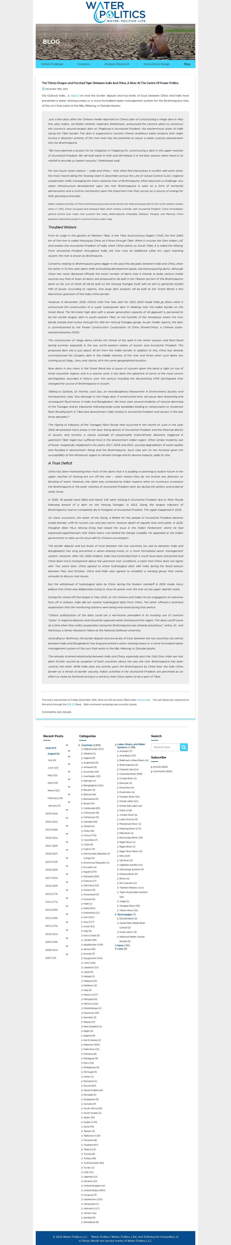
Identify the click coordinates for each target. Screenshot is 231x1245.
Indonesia (89, 913)
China (140, 700)
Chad (87, 826)
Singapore (89, 1099)
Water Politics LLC (74, 1236)
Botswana (89, 799)
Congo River (126, 778)
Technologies (124, 914)
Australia (89, 772)
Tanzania (88, 1140)
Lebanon (89, 967)
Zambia (88, 1217)
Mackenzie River (128, 824)
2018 (51, 870)
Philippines (90, 1067)
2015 (51, 894)
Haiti (86, 904)
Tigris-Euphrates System (133, 892)
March (54, 790)
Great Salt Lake (128, 806)
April (53, 783)
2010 (51, 934)
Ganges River (127, 796)
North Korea (90, 1040)
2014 (51, 902)
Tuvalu (87, 1167)
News (120, 945)
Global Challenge (52, 64)
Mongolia (89, 999)
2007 (50, 958)
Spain (87, 1117)
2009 (51, 942)
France (87, 881)
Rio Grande (125, 883)
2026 (50, 748)
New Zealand (91, 1026)
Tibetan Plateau (128, 887)
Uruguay (88, 1195)
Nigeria (88, 1035)
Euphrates (125, 792)
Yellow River (126, 910)
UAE (86, 1172)
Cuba (87, 844)
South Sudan (91, 1113)
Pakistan (88, 1045)
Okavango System (129, 869)
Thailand (88, 1145)
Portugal (88, 1072)
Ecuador (88, 867)
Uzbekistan (90, 1199)
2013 (51, 910)
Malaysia (88, 981)
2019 (51, 862)
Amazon (124, 751)
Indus (122, 810)
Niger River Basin (129, 851)
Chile (86, 831)
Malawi (87, 976)
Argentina (89, 763)
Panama (88, 1054)
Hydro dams (126, 932)
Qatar (87, 1076)
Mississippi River (128, 837)
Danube (123, 783)
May (52, 775)
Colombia (89, 840)
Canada (88, 822)
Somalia (88, 1104)
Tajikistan (89, 1136)
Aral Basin (125, 755)
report (75, 95)
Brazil (87, 803)
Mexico (87, 995)
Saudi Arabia (91, 1090)
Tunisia (87, 1154)
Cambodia (89, 808)
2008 (51, 950)
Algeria (88, 758)
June (53, 768)
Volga (122, 901)
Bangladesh (90, 785)
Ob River (124, 860)
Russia (87, 1086)
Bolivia (87, 794)
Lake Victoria (126, 819)
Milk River (124, 833)
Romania (89, 1081)
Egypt (87, 872)
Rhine (122, 878)
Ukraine (88, 1181)
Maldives (88, 985)
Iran (86, 917)
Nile (121, 856)
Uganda (88, 1176)
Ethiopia (88, 876)
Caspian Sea (126, 769)
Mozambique (91, 1008)
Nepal (87, 1022)
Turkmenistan (91, 1163)
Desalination (126, 918)
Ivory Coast (90, 935)
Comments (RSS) (162, 771)
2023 (51, 829)
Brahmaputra (127, 765)
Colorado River (127, 774)
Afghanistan (90, 749)
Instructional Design (157, 64)
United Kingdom (93, 1186)
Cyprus (87, 849)
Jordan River (126, 815)
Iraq (86, 922)
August (53, 753)
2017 (51, 878)
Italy (86, 931)
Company (83, 64)
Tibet (86, 1149)
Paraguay (89, 1058)
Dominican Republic (95, 863)
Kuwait (87, 954)
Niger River (125, 842)
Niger (87, 1031)
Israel (87, 926)
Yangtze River (127, 906)
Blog (187, 64)
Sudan (87, 1122)
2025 (51, 813)
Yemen (87, 1213)
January (54, 805)
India (147, 700)
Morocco (88, 1004)
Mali (86, 990)
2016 (51, 886)
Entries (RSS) (160, 767)
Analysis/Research (116, 64)
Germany (89, 885)
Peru (86, 1063)
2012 (51, 918)
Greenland (89, 894)
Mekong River (127, 828)
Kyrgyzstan (90, 958)
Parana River (126, 874)
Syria (86, 1126)
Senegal (88, 1095)
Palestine (89, 1049)
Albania (88, 753)
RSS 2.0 (71, 704)
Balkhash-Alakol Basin (132, 760)
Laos (86, 963)
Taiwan (87, 1131)
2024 (51, 822)
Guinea (88, 899)
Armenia (88, 767)
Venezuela (89, 1204)
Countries (86, 745)
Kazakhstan (90, 944)
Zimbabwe (89, 1222)
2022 (51, 838)
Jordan (88, 940)
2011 (51, 926)
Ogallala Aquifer (128, 865)
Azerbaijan (90, 776)
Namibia (88, 1017)
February (55, 798)
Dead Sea (124, 787)
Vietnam (88, 1208)
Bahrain (88, 781)
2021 (51, 846)
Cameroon (89, 813)
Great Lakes (126, 801)
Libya (87, 972)
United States (91, 1190)
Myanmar (89, 1013)
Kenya (87, 949)
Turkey (87, 1158)
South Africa (90, 1108)
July (52, 760)
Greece (88, 890)
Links (120, 949)
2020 (51, 854)
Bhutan (88, 790)
